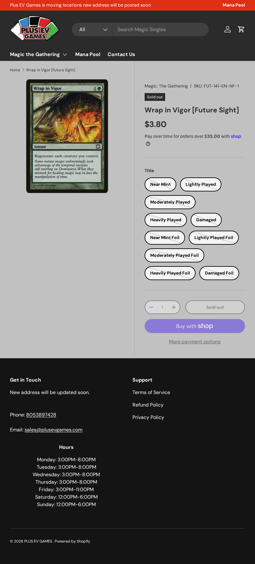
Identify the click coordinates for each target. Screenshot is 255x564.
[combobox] (140, 29)
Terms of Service (151, 392)
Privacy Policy (148, 417)
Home (15, 70)
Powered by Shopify (72, 541)
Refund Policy (148, 405)
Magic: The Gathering (166, 86)
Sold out (215, 307)
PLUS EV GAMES (38, 541)
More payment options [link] (194, 341)
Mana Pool (234, 5)
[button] (241, 29)
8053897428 (41, 414)
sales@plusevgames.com (53, 429)
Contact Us (121, 54)
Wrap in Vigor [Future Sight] (50, 70)
